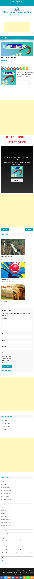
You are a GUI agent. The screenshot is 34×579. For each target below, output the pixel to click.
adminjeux (12, 63)
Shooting (10, 572)
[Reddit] (8, 68)
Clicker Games (6, 502)
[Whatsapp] (23, 68)
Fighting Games (6, 510)
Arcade (8, 570)
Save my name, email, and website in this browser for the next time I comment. (7, 358)
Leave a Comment (23, 63)
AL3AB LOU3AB (26, 569)
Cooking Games (6, 505)
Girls (4, 570)
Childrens (25, 570)
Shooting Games (6, 522)
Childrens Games (6, 499)
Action (19, 570)
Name (4, 333)
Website (4, 346)
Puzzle (30, 570)
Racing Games (6, 519)
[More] (27, 68)
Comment (4, 318)
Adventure (14, 570)
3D (15, 574)
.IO (3, 481)
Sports (15, 572)
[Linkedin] (11, 68)
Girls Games (5, 513)
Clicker (19, 574)
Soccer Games (6, 525)
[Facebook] (2, 68)
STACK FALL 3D (4, 279)
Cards (20, 572)
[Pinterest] (14, 68)
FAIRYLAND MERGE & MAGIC (9, 432)
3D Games (4, 60)
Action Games (5, 487)
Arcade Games (6, 493)
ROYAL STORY (6, 423)
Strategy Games (6, 534)
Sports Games (6, 531)
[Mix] (20, 68)
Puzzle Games (6, 516)
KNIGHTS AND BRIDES (7, 426)
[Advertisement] (17, 27)
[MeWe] (17, 68)
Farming (4, 507)
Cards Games (5, 496)
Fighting (25, 572)
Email (4, 340)
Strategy (31, 572)
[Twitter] (5, 68)
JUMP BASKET (6, 229)
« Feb (3, 560)
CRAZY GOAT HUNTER (6, 257)
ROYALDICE (5, 420)
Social (3, 528)
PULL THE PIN (29, 229)
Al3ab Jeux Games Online (17, 12)
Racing (4, 572)
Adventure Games (7, 490)
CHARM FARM (5, 429)
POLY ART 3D (4, 301)
